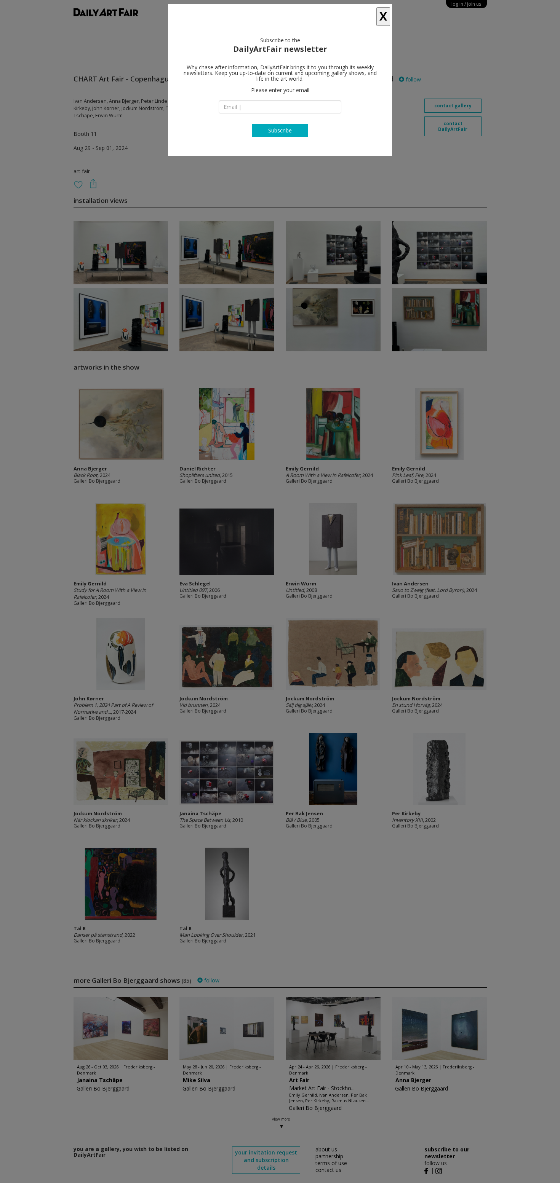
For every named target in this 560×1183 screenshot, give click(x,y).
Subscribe (280, 130)
